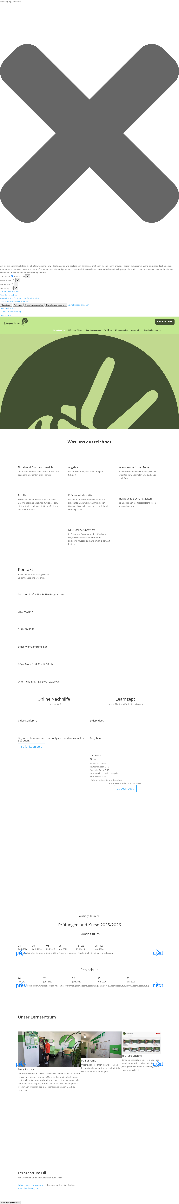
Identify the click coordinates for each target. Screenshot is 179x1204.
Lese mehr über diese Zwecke (14, 301)
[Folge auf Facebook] (20, 686)
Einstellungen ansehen (34, 305)
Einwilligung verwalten (10, 1202)
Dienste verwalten (8, 295)
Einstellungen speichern (56, 305)
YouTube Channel (132, 1055)
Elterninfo (121, 330)
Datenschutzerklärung (10, 311)
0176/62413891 (27, 629)
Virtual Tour (75, 330)
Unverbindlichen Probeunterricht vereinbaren (88, 413)
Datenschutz (24, 1185)
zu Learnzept (125, 788)
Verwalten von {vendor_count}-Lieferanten (19, 298)
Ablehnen (18, 305)
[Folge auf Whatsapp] (37, 686)
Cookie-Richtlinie (8, 308)
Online (108, 330)
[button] (89, 133)
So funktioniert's (31, 746)
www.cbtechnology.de (28, 1188)
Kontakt (136, 330)
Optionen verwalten (9, 291)
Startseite (59, 330)
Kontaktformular (105, 1147)
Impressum (5, 315)
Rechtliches (151, 330)
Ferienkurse (165, 321)
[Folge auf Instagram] (31, 686)
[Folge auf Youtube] (25, 686)
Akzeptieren (6, 305)
